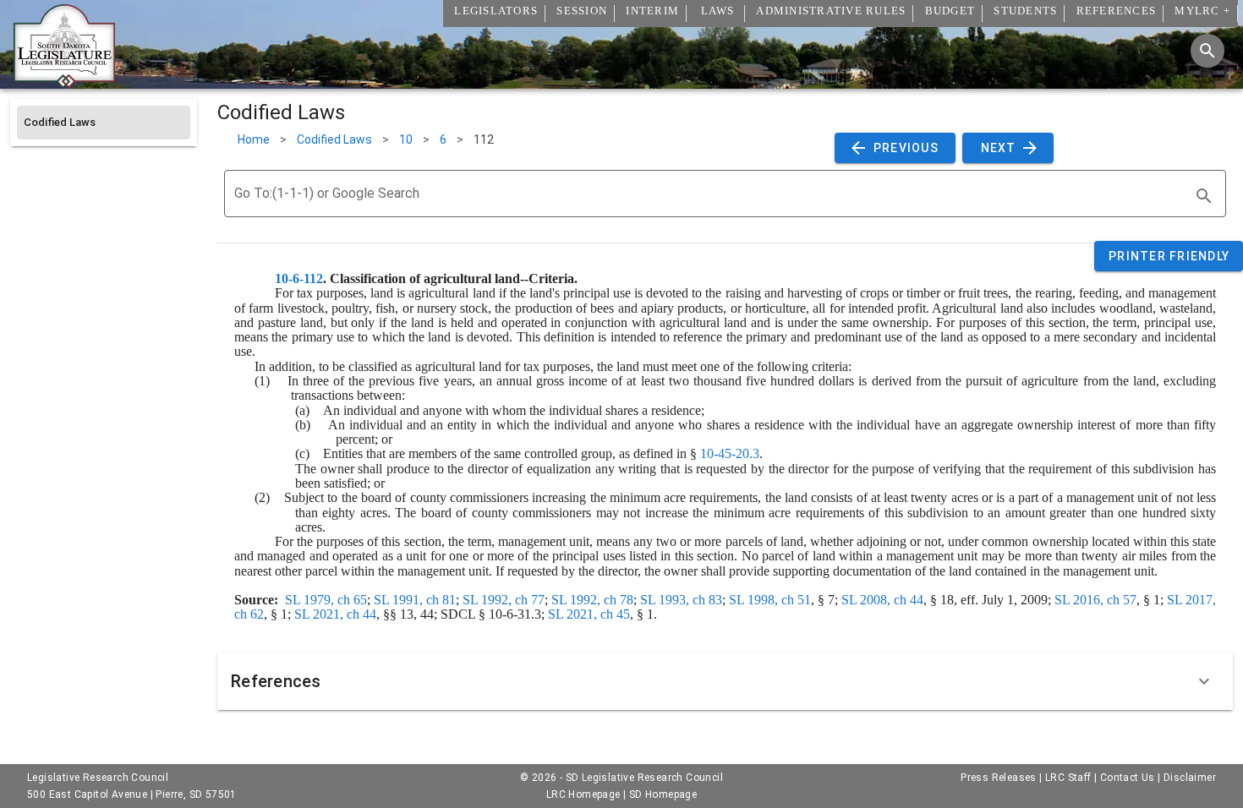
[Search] (1207, 51)
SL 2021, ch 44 (335, 614)
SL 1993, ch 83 (681, 599)
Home (254, 139)
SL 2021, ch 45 (589, 614)
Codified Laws (334, 139)
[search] (1204, 196)
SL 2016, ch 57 (1095, 599)
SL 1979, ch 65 (326, 599)
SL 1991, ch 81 (415, 599)
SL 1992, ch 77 (504, 599)
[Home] (64, 82)
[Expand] (1204, 681)
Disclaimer (1190, 777)
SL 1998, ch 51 (770, 599)
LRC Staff (1068, 777)
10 (406, 139)
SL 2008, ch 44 (882, 599)
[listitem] (103, 122)
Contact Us (1127, 777)
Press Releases (999, 777)
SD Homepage (663, 794)
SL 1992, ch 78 (592, 599)
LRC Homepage (583, 794)
